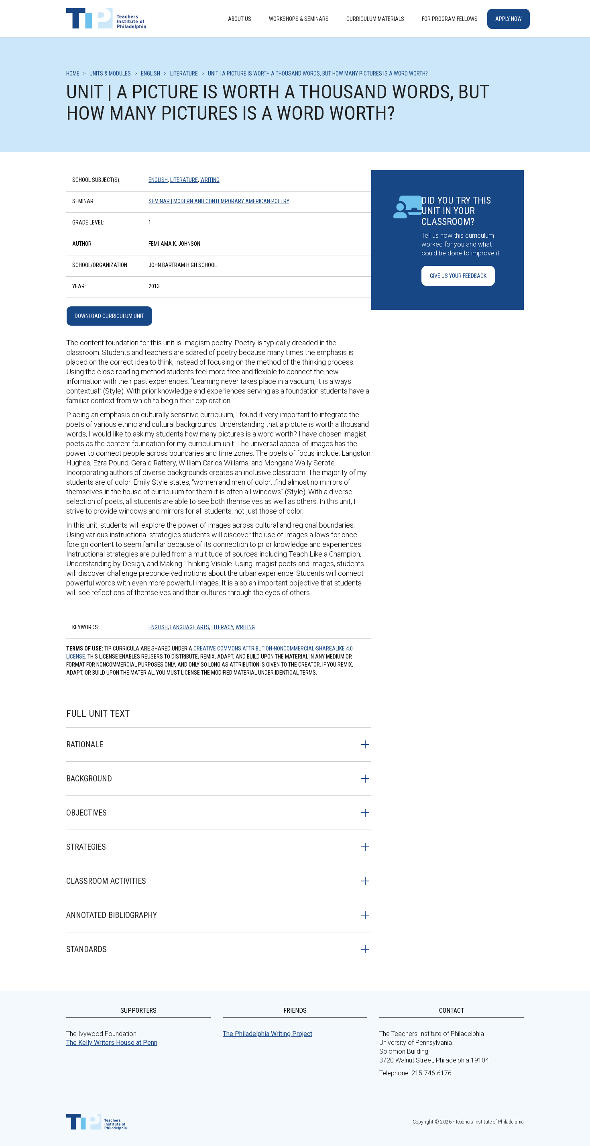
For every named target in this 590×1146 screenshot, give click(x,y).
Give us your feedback (458, 276)
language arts (189, 627)
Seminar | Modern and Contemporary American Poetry (219, 201)
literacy (222, 627)
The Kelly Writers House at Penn (111, 1042)
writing (245, 627)
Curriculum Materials (375, 19)
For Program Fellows (450, 19)
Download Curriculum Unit (109, 316)
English (158, 180)
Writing (210, 180)
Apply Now (508, 19)
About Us (239, 19)
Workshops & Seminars (299, 19)
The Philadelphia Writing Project (267, 1034)
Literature (184, 180)
